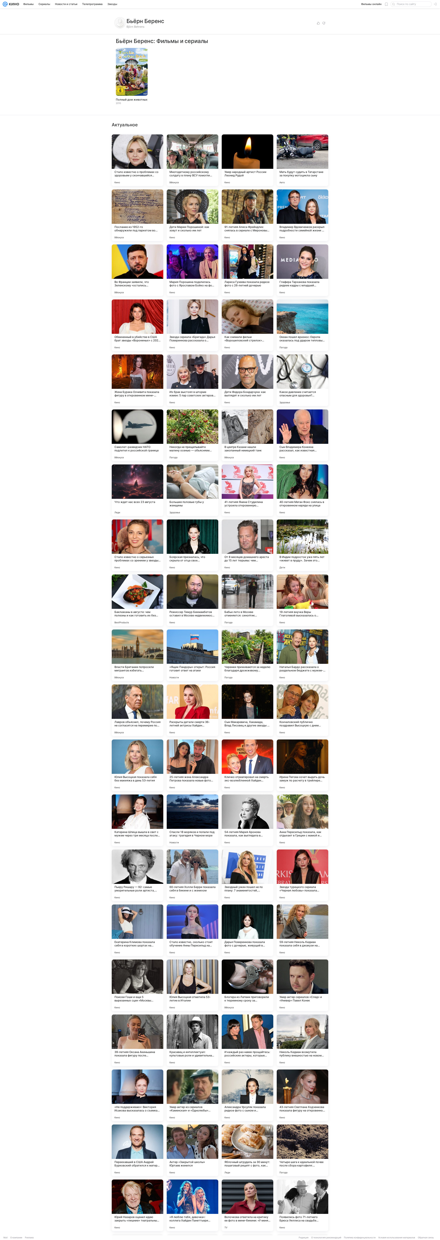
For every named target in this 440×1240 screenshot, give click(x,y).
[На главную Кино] (13, 4)
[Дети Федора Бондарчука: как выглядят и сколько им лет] (247, 380)
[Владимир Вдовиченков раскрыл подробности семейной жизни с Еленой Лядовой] (302, 215)
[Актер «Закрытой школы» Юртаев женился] (192, 1150)
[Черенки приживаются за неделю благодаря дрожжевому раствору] (247, 655)
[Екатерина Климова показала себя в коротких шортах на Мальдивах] (137, 930)
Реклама (29, 1237)
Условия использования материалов (396, 1237)
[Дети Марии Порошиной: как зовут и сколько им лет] (192, 215)
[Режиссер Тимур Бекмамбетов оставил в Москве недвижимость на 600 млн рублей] (192, 600)
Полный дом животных (131, 99)
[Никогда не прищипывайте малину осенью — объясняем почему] (192, 435)
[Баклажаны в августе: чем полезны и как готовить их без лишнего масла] (137, 600)
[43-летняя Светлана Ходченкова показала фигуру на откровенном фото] (302, 1095)
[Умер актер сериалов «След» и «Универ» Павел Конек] (302, 985)
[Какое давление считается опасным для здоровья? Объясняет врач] (302, 380)
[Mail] (5, 4)
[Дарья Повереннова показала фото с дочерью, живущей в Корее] (247, 930)
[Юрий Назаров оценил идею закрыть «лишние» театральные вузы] (137, 1205)
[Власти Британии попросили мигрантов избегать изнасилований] (137, 655)
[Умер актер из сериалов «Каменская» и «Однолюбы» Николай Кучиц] (192, 1095)
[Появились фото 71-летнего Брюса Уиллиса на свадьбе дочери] (302, 1205)
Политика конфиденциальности (360, 1237)
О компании (16, 1237)
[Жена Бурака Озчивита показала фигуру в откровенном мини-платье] (137, 380)
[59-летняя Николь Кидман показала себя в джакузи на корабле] (302, 930)
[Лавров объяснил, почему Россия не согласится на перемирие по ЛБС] (137, 710)
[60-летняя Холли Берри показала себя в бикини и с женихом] (192, 875)
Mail (5, 1237)
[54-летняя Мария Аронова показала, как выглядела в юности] (247, 820)
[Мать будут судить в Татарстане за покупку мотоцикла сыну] (302, 160)
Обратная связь (426, 1237)
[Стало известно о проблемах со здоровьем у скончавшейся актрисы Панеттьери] (137, 160)
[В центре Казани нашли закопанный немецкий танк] (247, 435)
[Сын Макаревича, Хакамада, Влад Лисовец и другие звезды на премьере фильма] (247, 710)
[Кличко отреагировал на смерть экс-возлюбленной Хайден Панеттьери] (247, 765)
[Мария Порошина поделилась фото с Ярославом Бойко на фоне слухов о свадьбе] (192, 270)
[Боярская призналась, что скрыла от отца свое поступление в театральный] (192, 545)
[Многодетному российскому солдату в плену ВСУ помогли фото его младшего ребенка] (192, 160)
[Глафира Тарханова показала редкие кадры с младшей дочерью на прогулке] (302, 270)
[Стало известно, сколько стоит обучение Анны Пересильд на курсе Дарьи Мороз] (192, 930)
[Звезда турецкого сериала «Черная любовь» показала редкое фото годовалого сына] (302, 875)
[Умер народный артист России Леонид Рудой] (247, 160)
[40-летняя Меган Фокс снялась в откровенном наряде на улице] (302, 490)
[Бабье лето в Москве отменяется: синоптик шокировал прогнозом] (247, 600)
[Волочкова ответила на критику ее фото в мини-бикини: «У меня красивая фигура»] (247, 1205)
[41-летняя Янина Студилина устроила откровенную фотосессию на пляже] (247, 490)
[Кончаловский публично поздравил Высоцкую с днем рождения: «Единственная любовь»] (302, 710)
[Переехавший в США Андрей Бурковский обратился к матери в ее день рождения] (137, 1150)
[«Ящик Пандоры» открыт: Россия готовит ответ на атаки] (192, 655)
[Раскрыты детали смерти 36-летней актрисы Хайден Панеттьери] (192, 710)
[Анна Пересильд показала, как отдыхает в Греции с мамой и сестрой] (302, 820)
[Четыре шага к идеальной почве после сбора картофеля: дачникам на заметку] (302, 1150)
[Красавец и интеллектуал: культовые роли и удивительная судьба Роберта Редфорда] (192, 1040)
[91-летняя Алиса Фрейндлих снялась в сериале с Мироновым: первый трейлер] (247, 215)
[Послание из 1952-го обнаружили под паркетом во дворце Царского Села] (137, 215)
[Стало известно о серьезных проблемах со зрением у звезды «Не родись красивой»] (137, 545)
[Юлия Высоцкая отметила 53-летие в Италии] (192, 985)
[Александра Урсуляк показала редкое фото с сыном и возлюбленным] (247, 1095)
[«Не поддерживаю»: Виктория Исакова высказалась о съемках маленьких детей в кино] (137, 1095)
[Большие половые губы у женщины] (192, 490)
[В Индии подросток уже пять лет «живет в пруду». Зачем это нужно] (302, 545)
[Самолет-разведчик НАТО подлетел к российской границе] (137, 435)
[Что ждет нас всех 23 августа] (137, 490)
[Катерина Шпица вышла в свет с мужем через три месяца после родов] (137, 820)
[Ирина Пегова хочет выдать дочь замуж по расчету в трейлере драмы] (302, 765)
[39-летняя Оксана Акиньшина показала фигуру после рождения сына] (137, 1040)
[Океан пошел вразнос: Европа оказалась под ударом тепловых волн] (302, 325)
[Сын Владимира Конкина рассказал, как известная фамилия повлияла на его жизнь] (302, 435)
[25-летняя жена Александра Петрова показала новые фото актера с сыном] (192, 765)
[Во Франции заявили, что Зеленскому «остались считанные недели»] (137, 270)
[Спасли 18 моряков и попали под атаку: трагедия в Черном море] (192, 820)
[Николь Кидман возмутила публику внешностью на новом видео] (302, 1040)
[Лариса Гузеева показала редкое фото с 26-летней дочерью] (247, 270)
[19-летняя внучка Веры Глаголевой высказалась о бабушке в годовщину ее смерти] (302, 600)
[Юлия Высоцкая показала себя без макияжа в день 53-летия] (137, 765)
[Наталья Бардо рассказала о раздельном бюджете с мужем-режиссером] (302, 655)
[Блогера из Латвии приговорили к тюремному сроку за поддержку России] (247, 985)
